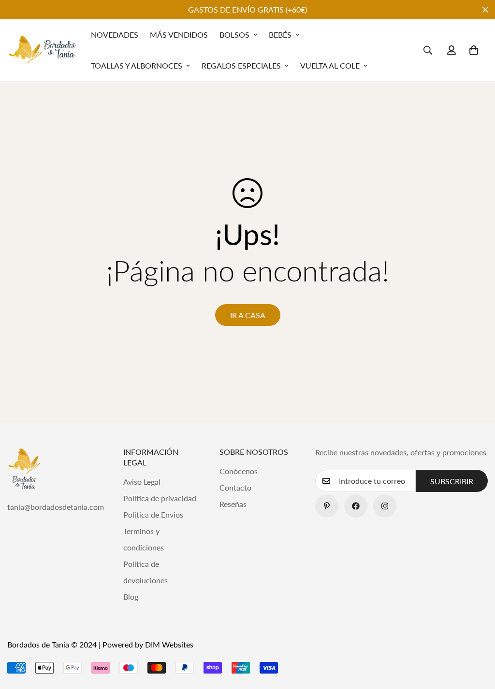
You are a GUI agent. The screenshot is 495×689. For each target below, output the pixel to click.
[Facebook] (355, 506)
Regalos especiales (241, 65)
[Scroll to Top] (476, 636)
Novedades (114, 34)
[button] (474, 50)
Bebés (280, 34)
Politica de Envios (153, 514)
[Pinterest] (326, 506)
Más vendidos (179, 34)
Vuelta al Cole (330, 65)
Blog (130, 596)
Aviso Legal (141, 481)
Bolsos (234, 34)
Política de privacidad (159, 498)
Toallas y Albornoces (136, 65)
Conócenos (238, 471)
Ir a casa (247, 315)
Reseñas (233, 503)
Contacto (235, 487)
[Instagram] (384, 506)
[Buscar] (427, 50)
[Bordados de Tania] (42, 50)
